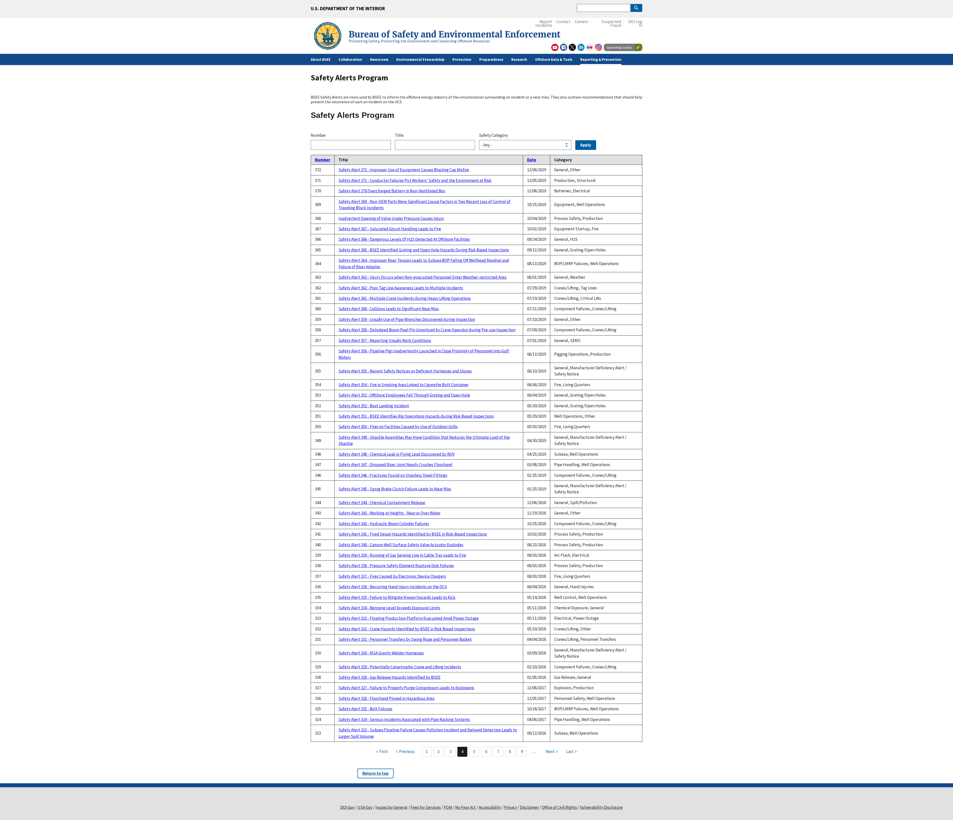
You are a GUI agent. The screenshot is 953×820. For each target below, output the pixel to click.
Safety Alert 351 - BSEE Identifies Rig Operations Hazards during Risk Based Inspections (416, 416)
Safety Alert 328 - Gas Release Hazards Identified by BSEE (390, 677)
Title (399, 135)
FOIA (448, 807)
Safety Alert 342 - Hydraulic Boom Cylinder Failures (384, 523)
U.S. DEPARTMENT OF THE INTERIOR (348, 8)
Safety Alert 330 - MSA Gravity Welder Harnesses (381, 653)
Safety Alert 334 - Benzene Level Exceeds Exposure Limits (389, 608)
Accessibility (490, 807)
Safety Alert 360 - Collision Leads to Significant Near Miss (389, 308)
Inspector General (391, 807)
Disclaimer (529, 807)
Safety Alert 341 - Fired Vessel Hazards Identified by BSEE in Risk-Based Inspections (413, 534)
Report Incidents (543, 24)
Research (519, 59)
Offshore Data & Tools (553, 59)
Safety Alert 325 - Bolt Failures (365, 709)
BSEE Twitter (572, 47)
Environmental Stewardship (420, 59)
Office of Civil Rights (559, 807)
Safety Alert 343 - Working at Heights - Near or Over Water (390, 513)
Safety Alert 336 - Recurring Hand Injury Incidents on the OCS (393, 586)
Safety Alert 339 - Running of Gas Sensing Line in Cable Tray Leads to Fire (402, 555)
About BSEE (321, 59)
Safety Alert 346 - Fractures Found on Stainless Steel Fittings (393, 475)
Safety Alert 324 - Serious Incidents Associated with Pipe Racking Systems (404, 719)
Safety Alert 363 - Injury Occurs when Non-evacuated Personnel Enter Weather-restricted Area (422, 277)
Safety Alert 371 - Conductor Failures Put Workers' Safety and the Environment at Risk (415, 180)
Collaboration (350, 59)
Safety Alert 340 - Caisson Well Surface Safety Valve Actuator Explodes (401, 544)
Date (531, 160)
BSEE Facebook (563, 47)
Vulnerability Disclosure (601, 807)
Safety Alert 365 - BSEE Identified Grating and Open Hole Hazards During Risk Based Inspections (424, 250)
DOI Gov (347, 807)
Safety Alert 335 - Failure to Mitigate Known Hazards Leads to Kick (397, 597)
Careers (581, 22)
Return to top (375, 773)
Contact (563, 22)
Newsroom (379, 59)
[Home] (330, 36)
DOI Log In (635, 24)
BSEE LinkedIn (581, 47)
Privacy (510, 807)
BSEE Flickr (589, 47)
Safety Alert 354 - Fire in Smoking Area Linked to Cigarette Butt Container (404, 384)
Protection (461, 59)
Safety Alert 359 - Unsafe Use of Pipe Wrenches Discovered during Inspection (407, 319)
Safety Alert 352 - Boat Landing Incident (374, 406)
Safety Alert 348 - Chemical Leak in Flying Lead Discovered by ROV (397, 454)
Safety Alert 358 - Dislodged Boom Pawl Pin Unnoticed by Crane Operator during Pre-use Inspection (427, 330)
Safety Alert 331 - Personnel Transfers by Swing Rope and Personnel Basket (405, 639)
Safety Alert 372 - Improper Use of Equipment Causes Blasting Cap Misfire (404, 169)
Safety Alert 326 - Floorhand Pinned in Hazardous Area (386, 698)
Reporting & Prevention (600, 59)
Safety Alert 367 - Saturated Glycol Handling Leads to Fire (390, 229)
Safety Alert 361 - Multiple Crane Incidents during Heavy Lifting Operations (405, 298)
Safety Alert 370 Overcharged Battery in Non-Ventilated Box (392, 191)
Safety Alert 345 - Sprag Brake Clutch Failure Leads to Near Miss (395, 489)
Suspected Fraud (611, 24)
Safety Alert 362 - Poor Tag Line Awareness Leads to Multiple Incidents (401, 288)
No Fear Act (465, 807)
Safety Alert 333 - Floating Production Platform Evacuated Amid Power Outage (409, 618)
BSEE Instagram (598, 47)
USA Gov (365, 807)
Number (318, 135)
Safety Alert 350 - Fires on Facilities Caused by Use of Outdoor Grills (398, 426)
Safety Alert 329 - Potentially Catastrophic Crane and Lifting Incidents (400, 667)
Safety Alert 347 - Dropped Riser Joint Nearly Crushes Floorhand (395, 464)
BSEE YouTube (555, 47)
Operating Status (619, 47)
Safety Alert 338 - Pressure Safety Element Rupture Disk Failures (396, 565)
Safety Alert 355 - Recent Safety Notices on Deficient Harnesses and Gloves (405, 371)
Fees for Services (425, 807)
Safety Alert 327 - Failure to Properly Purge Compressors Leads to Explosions (406, 687)
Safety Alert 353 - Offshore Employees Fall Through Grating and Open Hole (404, 395)
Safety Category (493, 135)
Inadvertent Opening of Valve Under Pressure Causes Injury (391, 218)
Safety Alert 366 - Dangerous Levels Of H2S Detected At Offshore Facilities (404, 239)
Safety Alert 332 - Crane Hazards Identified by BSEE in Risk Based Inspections (407, 629)
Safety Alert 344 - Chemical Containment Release (382, 502)
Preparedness (491, 59)
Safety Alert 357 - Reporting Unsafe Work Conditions (385, 340)
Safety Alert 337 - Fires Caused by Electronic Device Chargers (392, 576)
